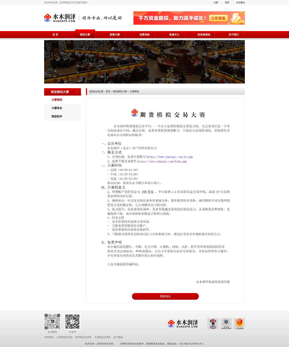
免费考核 (144, 34)
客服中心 (174, 34)
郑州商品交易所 (83, 337)
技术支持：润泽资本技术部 (99, 343)
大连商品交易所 (102, 337)
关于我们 (234, 34)
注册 (216, 2)
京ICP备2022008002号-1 (191, 343)
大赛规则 (134, 91)
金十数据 (118, 337)
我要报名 (165, 296)
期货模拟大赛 (120, 91)
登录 (227, 2)
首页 (108, 91)
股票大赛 (115, 34)
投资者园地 (204, 34)
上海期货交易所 (64, 337)
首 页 (55, 34)
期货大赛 (85, 34)
